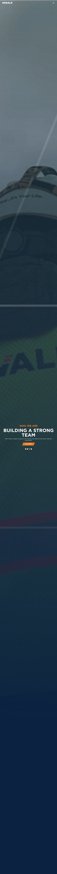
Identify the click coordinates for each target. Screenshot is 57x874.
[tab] (25, 449)
